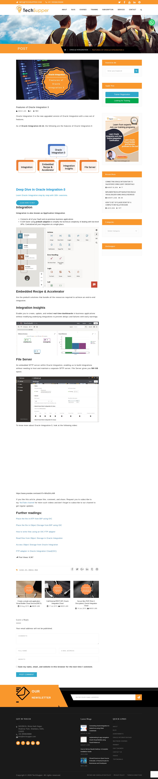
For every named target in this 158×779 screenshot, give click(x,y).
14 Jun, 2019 (81, 608)
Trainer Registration (122, 94)
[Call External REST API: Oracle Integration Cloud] (57, 589)
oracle (30, 570)
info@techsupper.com (30, 2)
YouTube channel (26, 503)
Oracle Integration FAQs (122, 737)
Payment (116, 745)
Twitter (120, 2)
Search (136, 71)
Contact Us (117, 752)
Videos (115, 755)
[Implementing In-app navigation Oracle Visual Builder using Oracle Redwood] (84, 740)
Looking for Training (122, 101)
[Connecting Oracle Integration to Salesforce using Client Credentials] (84, 728)
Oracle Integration (79, 50)
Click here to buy (27, 203)
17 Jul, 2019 (53, 606)
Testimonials (118, 759)
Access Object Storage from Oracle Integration (37, 545)
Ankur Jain (22, 111)
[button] (152, 22)
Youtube (130, 2)
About (115, 726)
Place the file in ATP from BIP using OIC (34, 519)
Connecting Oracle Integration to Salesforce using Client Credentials (119, 183)
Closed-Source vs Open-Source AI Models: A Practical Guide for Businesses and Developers (99, 760)
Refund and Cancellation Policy (99, 775)
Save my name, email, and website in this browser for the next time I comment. (55, 667)
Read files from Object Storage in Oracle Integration (39, 538)
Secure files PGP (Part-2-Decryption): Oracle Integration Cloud (86, 603)
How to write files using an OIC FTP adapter (35, 532)
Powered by (155, 9)
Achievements (118, 734)
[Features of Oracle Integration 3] (57, 80)
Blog (114, 730)
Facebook (125, 2)
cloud (21, 570)
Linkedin (135, 2)
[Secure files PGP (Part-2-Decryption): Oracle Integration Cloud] (86, 589)
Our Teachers (118, 748)
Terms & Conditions (134, 775)
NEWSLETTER (41, 697)
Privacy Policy (119, 775)
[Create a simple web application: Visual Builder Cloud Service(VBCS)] (29, 589)
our (36, 691)
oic (26, 570)
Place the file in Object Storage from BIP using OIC (39, 525)
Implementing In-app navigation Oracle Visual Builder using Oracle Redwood (120, 193)
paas (36, 570)
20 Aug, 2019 (24, 606)
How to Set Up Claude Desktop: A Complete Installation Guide (118, 204)
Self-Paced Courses (120, 741)
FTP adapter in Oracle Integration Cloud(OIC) (36, 551)
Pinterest (140, 2)
